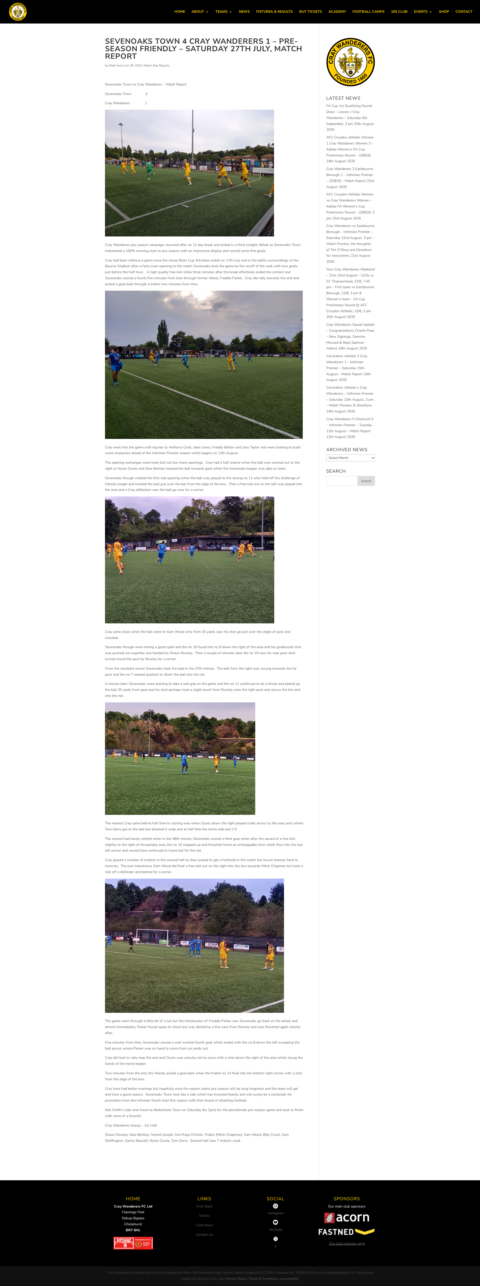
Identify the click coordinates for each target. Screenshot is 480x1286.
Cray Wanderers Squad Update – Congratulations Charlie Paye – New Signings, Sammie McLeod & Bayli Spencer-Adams (350, 336)
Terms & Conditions (263, 1279)
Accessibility (289, 1279)
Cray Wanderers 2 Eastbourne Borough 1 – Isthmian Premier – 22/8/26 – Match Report (349, 174)
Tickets (204, 1215)
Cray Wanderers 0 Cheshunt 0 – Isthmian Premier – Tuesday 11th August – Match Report (349, 425)
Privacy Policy (236, 1279)
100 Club (399, 12)
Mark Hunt (116, 65)
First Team (204, 1206)
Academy (337, 12)
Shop (444, 12)
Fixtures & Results (274, 12)
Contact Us (204, 1234)
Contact (464, 12)
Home (179, 12)
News (244, 12)
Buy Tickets (310, 12)
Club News (204, 1225)
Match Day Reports (157, 65)
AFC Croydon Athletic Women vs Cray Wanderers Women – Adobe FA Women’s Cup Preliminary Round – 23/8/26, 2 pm (350, 206)
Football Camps (368, 12)
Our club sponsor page (347, 1243)
